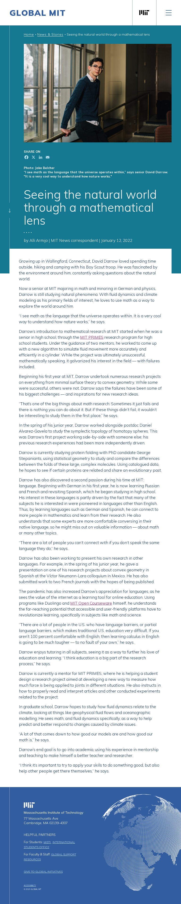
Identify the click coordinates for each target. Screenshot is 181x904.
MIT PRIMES (91, 337)
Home (29, 34)
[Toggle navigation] (169, 12)
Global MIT (37, 13)
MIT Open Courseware (91, 603)
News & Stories (50, 34)
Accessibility (30, 885)
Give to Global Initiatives (43, 871)
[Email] (47, 158)
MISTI (47, 842)
